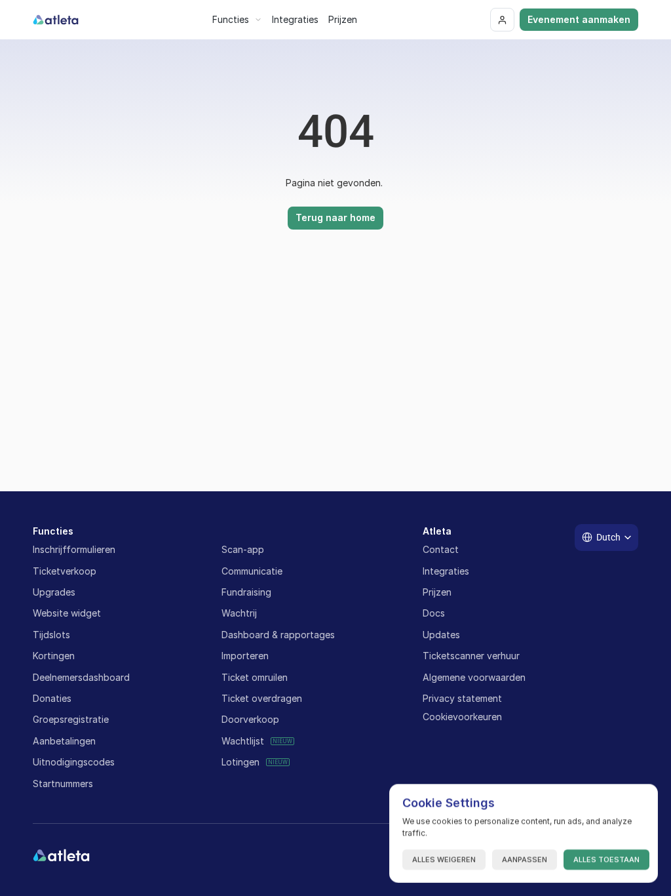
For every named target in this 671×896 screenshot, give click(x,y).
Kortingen (54, 655)
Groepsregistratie (71, 719)
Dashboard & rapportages (278, 634)
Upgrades (54, 592)
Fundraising (246, 592)
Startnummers (63, 783)
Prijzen (437, 592)
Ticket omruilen (254, 677)
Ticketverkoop (64, 571)
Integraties (446, 571)
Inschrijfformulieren (74, 549)
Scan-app (242, 549)
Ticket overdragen (261, 698)
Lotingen (240, 761)
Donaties (52, 698)
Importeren (245, 655)
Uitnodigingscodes (74, 761)
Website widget (67, 613)
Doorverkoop (250, 719)
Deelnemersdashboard (81, 677)
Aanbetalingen (64, 740)
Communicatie (251, 571)
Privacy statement (462, 698)
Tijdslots (51, 634)
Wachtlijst (242, 740)
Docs (434, 613)
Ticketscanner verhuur (471, 655)
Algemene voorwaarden (474, 677)
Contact (441, 549)
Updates (441, 634)
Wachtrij (239, 613)
